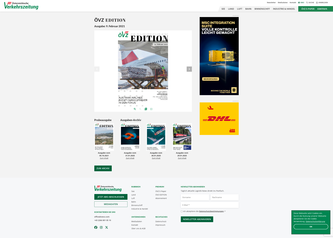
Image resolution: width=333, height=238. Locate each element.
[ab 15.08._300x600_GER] (219, 55)
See (223, 8)
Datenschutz (160, 221)
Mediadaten (283, 2)
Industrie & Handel (284, 8)
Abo (302, 2)
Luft (239, 8)
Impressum (160, 225)
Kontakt (293, 2)
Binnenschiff (262, 8)
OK (311, 226)
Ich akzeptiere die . (204, 211)
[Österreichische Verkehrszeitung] (21, 6)
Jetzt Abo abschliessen (111, 196)
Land (231, 8)
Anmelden (323, 2)
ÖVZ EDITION (161, 194)
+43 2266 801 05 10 (102, 220)
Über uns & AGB (138, 228)
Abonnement (161, 198)
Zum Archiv (103, 168)
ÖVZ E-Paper (307, 8)
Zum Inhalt (104, 158)
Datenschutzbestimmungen (211, 211)
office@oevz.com (101, 216)
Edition (322, 8)
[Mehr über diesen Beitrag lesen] (104, 137)
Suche (311, 2)
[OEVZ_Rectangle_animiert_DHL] (219, 118)
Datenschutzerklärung (315, 221)
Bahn (248, 8)
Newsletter (271, 2)
